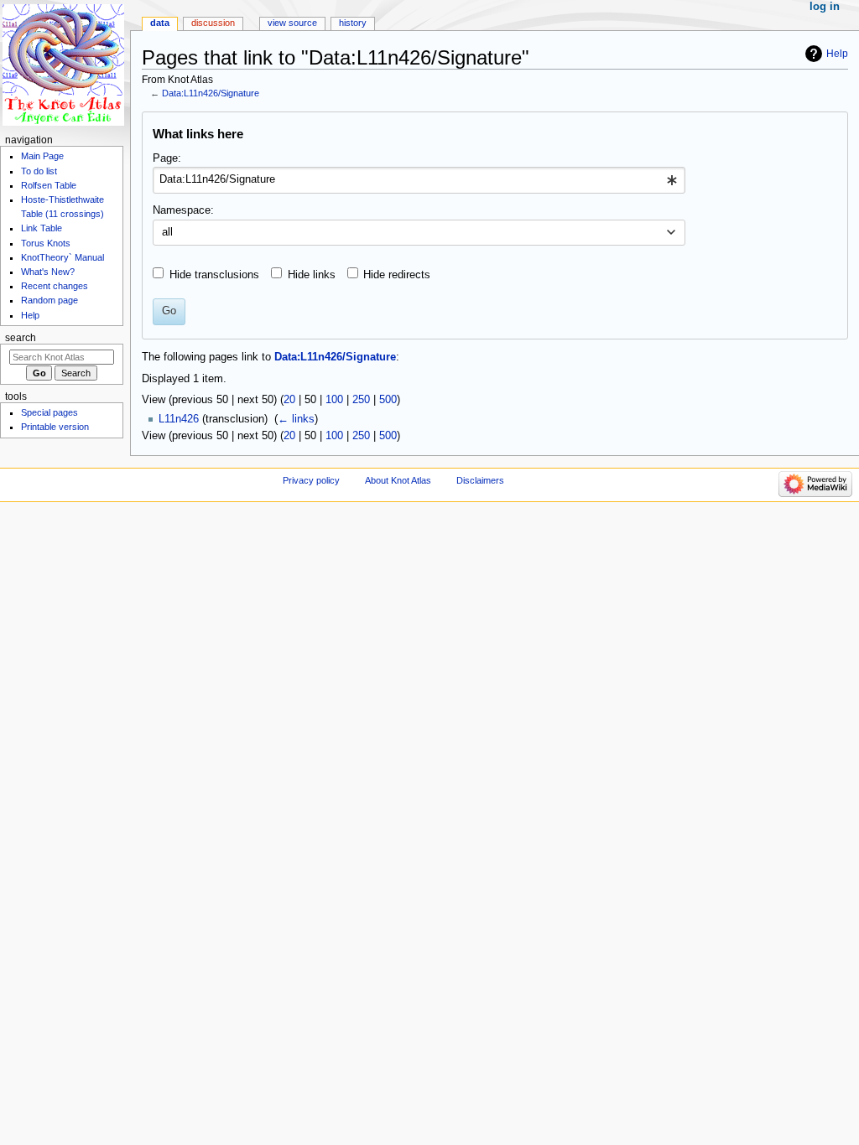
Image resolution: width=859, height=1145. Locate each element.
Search (20, 338)
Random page (49, 300)
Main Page (42, 156)
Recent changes (54, 286)
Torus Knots (45, 243)
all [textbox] (167, 232)
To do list (39, 171)
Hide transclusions (214, 275)
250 (361, 400)
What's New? (48, 272)
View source (292, 23)
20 (289, 400)
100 (334, 400)
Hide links (312, 275)
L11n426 (179, 419)
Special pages (49, 412)
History (353, 23)
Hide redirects (396, 275)
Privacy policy (311, 480)
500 (388, 400)
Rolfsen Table (48, 185)
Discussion (213, 23)
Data (159, 23)
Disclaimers (480, 480)
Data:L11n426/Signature (210, 93)
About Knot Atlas (398, 480)
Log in (825, 7)
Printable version (55, 427)
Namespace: (183, 210)
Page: (167, 158)
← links (296, 419)
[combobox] (419, 180)
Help (837, 54)
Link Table (41, 228)
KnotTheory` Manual (62, 257)
